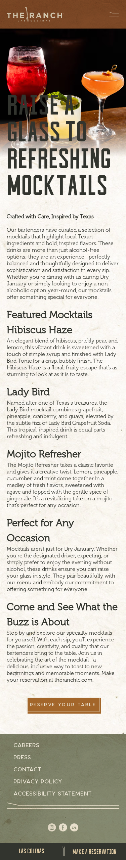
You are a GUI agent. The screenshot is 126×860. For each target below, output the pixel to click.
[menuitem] (31, 851)
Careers (26, 745)
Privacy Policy (37, 781)
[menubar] (31, 851)
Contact (27, 769)
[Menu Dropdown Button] (110, 14)
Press (22, 757)
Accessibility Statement (52, 793)
